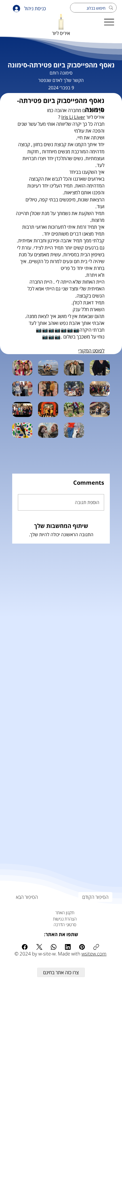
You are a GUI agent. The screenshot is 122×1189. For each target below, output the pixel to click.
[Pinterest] (82, 947)
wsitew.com (93, 953)
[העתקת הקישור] (96, 947)
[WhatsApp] (53, 947)
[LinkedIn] (68, 947)
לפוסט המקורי (91, 350)
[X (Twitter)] (39, 947)
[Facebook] (25, 947)
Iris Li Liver (73, 117)
